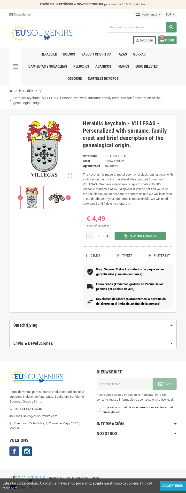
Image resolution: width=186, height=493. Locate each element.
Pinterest (161, 255)
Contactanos (22, 14)
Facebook (14, 451)
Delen (95, 255)
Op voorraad (91, 166)
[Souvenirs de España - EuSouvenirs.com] (41, 33)
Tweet (126, 255)
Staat (86, 161)
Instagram (27, 451)
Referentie (90, 156)
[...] (40, 401)
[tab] (93, 325)
